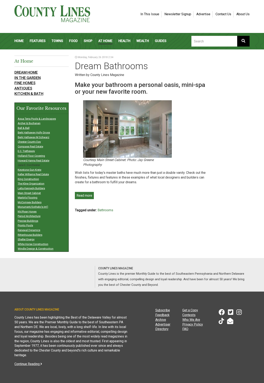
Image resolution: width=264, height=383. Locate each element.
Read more (84, 195)
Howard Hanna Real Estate (33, 160)
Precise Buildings (28, 220)
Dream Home (26, 72)
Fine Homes (24, 83)
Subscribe (162, 310)
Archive (160, 320)
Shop (88, 41)
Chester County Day (29, 141)
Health (124, 41)
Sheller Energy (26, 239)
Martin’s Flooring (27, 197)
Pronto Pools (25, 225)
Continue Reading (27, 364)
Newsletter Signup (177, 14)
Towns (57, 41)
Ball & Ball (23, 128)
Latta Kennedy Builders (31, 188)
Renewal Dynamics (29, 230)
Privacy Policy (192, 324)
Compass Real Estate (30, 146)
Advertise (203, 14)
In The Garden (27, 78)
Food (73, 41)
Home (19, 41)
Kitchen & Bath (28, 93)
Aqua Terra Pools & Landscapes (37, 118)
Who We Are (191, 320)
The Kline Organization (31, 183)
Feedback (162, 315)
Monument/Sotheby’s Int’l (33, 206)
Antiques (23, 88)
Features (38, 41)
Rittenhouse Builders (30, 234)
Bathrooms (105, 210)
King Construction (28, 179)
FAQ (185, 329)
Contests (189, 315)
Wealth (142, 41)
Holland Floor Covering (31, 155)
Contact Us (223, 14)
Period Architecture (29, 216)
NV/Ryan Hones (27, 211)
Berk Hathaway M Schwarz (33, 137)
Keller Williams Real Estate (33, 174)
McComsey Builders (29, 202)
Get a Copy (190, 310)
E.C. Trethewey (26, 151)
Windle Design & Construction (35, 248)
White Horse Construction (33, 244)
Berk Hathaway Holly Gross (34, 132)
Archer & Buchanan (29, 123)
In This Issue (149, 14)
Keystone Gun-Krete (29, 169)
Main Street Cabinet (29, 193)
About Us (243, 14)
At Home (105, 41)
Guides (160, 41)
